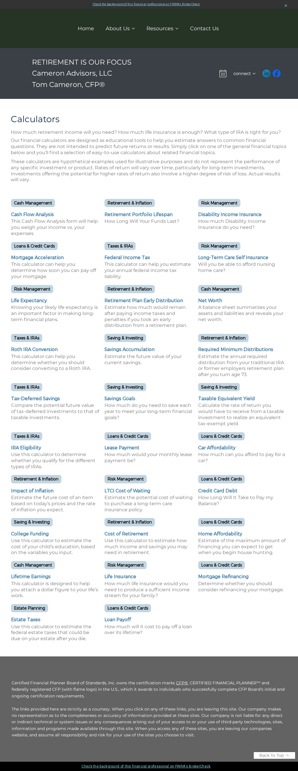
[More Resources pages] (176, 28)
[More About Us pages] (133, 28)
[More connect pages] (254, 73)
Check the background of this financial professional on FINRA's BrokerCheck (146, 4)
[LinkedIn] (266, 73)
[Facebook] (277, 73)
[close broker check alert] (286, 6)
